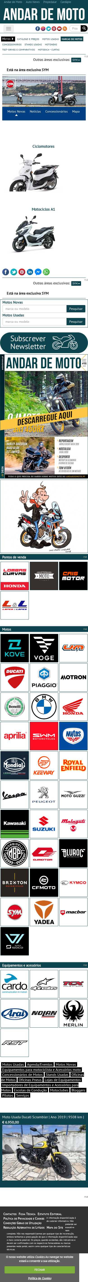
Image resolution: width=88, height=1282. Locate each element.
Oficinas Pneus (30, 1079)
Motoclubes (59, 1090)
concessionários (11, 44)
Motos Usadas (13, 1064)
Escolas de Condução (30, 1090)
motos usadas (50, 39)
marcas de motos (72, 39)
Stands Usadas (57, 1074)
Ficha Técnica (27, 1214)
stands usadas (33, 44)
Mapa (76, 111)
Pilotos (7, 1095)
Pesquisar (76, 309)
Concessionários (56, 111)
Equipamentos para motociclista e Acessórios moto (41, 1069)
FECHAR (40, 1270)
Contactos (9, 1214)
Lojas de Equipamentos (63, 1079)
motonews (51, 44)
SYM (75, 60)
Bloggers (78, 1090)
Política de (39, 1278)
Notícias (35, 111)
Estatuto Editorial (50, 1214)
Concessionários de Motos (22, 1074)
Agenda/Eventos (40, 1064)
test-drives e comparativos (18, 49)
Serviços (22, 1095)
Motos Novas (16, 111)
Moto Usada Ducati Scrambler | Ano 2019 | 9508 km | (43, 1119)
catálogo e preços (28, 39)
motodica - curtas (48, 49)
